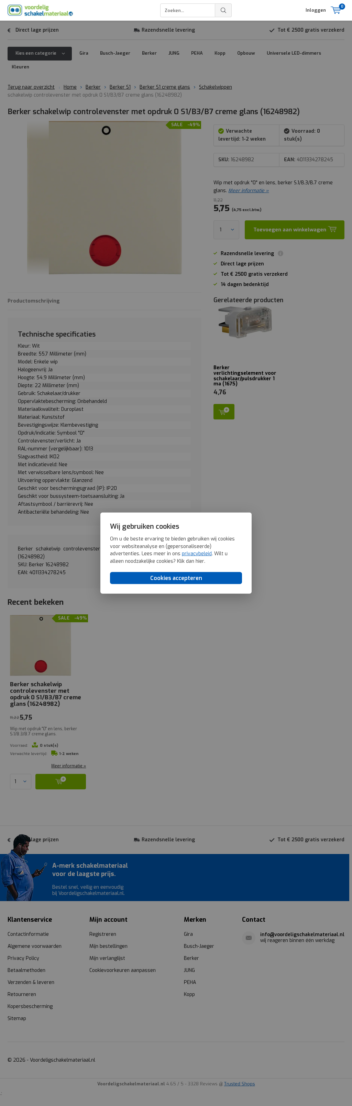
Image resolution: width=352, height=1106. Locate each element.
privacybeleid (197, 553)
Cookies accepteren (176, 578)
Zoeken (223, 10)
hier (200, 561)
